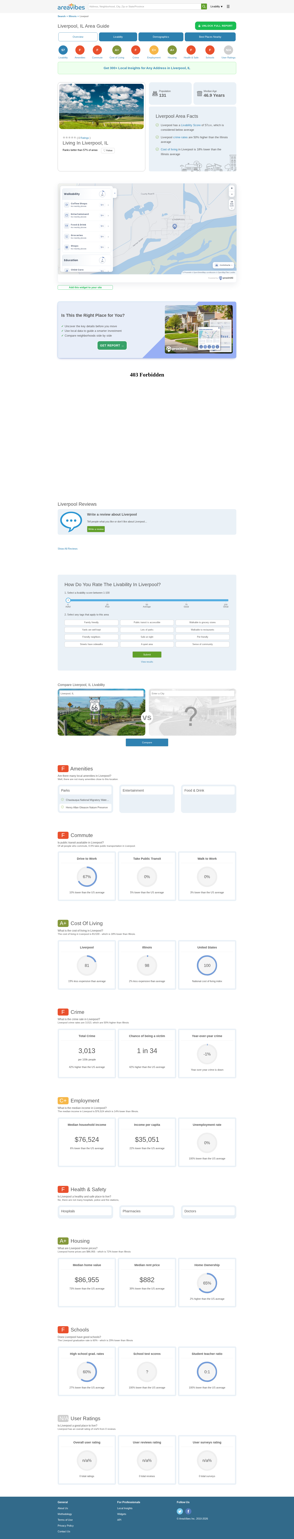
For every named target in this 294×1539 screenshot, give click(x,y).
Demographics (161, 36)
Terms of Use (65, 1519)
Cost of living (169, 149)
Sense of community (202, 644)
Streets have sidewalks (91, 644)
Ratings (84, 137)
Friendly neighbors (91, 637)
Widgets (121, 1514)
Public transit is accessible (147, 622)
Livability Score (191, 125)
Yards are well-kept (91, 629)
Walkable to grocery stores (202, 622)
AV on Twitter (180, 1511)
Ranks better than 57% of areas (80, 149)
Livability (215, 6)
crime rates (180, 137)
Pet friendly (202, 637)
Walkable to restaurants (202, 629)
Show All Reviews (68, 548)
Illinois (73, 16)
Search (62, 16)
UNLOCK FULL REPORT (217, 25)
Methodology (65, 1514)
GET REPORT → (112, 345)
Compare (147, 742)
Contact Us (64, 1531)
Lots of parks (147, 629)
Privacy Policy (66, 1525)
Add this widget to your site (85, 287)
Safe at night (147, 637)
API (119, 1519)
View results (147, 662)
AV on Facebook (188, 1511)
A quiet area (147, 644)
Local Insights (125, 1508)
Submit (147, 654)
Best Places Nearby (210, 36)
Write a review (96, 529)
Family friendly (91, 622)
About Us (63, 1508)
